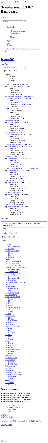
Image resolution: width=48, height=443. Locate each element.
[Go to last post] (25, 92)
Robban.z (11, 182)
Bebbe (10, 195)
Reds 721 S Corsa (11, 108)
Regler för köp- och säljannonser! (17, 84)
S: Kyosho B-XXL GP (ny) (15, 180)
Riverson (12, 134)
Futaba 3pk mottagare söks (14, 205)
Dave (21, 201)
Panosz (10, 207)
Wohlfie (10, 122)
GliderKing (12, 158)
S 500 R (10, 86)
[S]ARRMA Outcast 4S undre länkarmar (19, 96)
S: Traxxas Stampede (12, 192)
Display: (6, 223)
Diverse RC (7, 59)
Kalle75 (21, 152)
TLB (11, 110)
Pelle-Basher (12, 146)
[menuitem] (17, 31)
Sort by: (21, 223)
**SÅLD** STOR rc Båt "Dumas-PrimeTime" (22, 168)
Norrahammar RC (15, 98)
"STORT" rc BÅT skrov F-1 (15, 156)
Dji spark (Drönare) (12, 120)
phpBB (12, 421)
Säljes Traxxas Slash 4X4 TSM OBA (18, 144)
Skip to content (6, 17)
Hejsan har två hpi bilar (13, 132)
